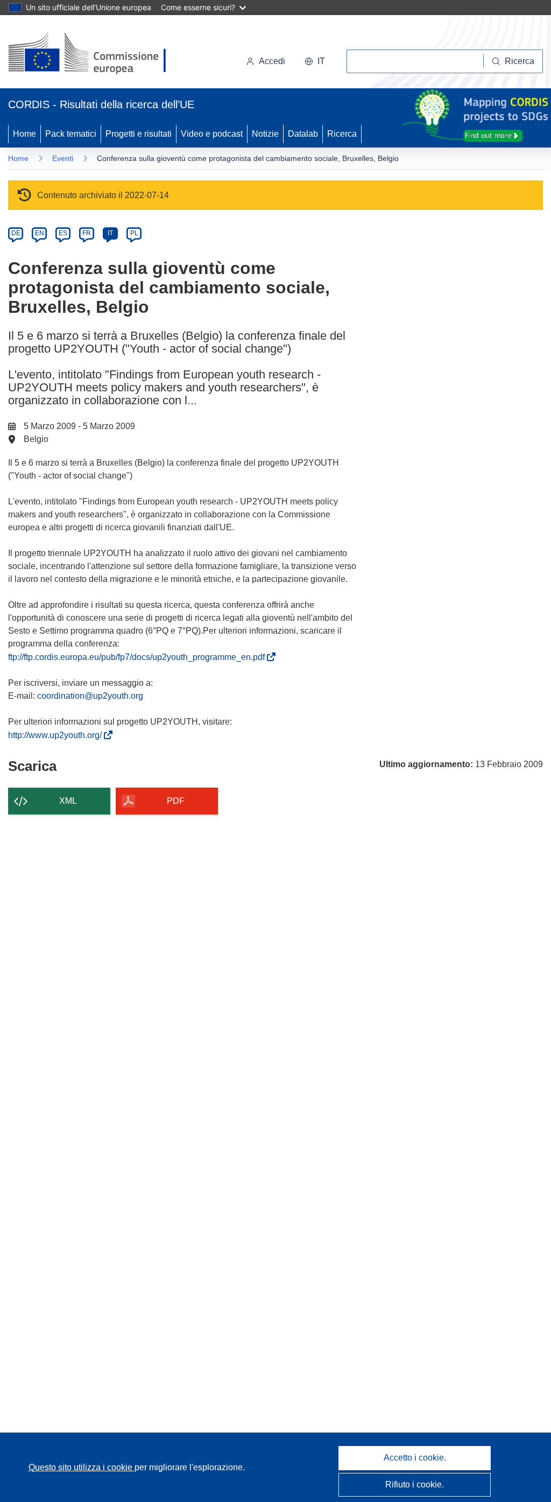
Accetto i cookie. (415, 1457)
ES (63, 233)
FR (86, 233)
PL (134, 233)
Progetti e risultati (138, 133)
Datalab (303, 133)
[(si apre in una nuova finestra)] (94, 53)
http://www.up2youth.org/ (57, 735)
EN (39, 233)
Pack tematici (70, 133)
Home (24, 133)
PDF (176, 800)
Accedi (272, 61)
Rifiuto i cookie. (414, 1484)
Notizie (265, 133)
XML (68, 800)
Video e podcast (212, 133)
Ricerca (342, 133)
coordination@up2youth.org (90, 695)
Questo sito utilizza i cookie (82, 1467)
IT (110, 233)
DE (15, 233)
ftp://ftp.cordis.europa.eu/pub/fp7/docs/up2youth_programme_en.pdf (138, 657)
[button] (315, 61)
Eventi (62, 158)
